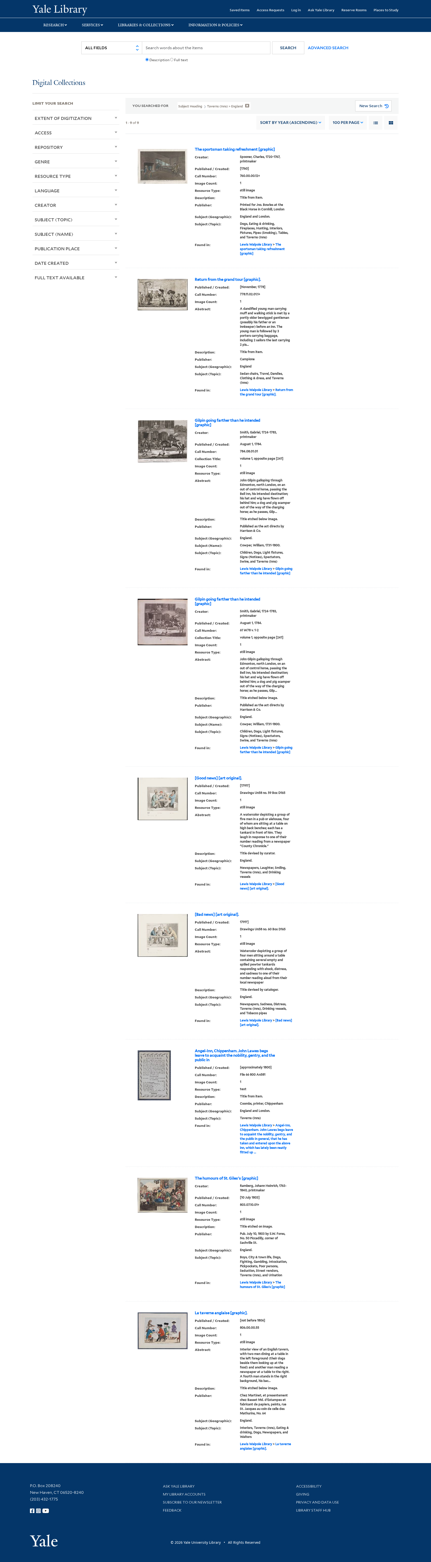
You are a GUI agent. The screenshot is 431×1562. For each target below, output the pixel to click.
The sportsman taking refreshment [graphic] (235, 149)
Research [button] (53, 24)
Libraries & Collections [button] (144, 24)
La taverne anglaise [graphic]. (221, 1313)
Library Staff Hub (313, 1510)
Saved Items (240, 9)
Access (43, 133)
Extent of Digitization (63, 118)
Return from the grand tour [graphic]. (228, 279)
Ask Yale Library (321, 9)
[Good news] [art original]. (218, 778)
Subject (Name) (54, 234)
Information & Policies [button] (214, 24)
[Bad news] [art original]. (217, 914)
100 (346, 122)
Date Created (52, 263)
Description (159, 60)
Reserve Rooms (354, 9)
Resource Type (53, 176)
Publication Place (57, 249)
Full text (181, 60)
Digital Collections (58, 83)
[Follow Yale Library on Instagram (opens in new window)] (38, 1511)
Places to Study (386, 9)
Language (47, 191)
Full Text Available (60, 278)
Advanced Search (328, 47)
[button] (288, 47)
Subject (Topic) (54, 220)
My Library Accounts (184, 1494)
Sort (289, 122)
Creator (45, 205)
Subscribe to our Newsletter (192, 1502)
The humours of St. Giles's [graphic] (226, 1178)
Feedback (172, 1510)
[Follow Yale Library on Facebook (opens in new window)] (32, 1511)
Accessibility (309, 1486)
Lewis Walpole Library (256, 244)
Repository (49, 147)
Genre (42, 162)
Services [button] (91, 24)
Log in (296, 9)
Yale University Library (59, 9)
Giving (302, 1494)
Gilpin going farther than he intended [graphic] (227, 422)
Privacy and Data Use (317, 1502)
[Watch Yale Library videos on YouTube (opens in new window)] (45, 1511)
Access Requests (270, 9)
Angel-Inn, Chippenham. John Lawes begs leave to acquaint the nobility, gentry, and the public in (235, 1055)
